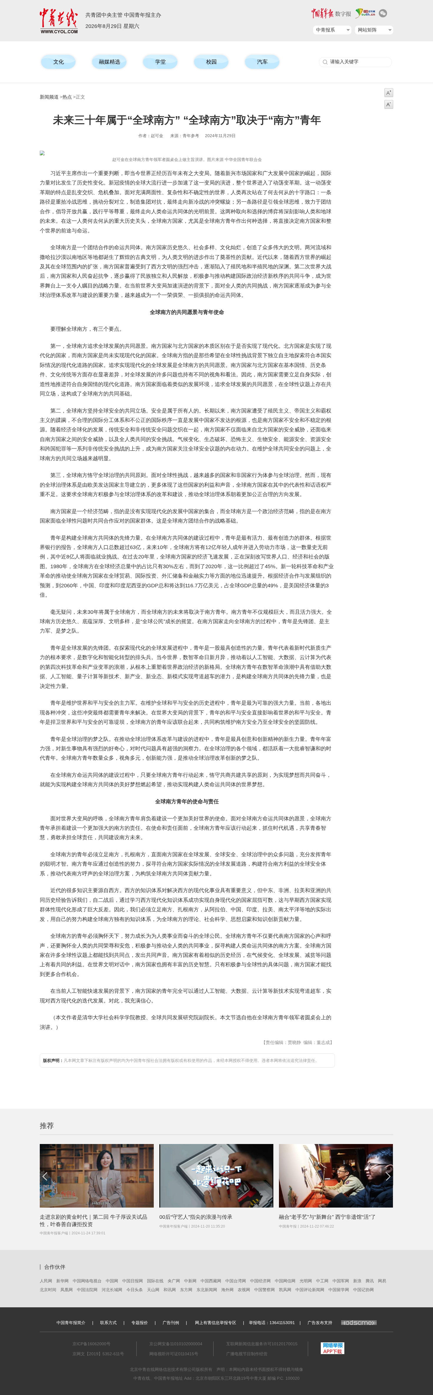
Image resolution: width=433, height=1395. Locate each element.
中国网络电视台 (87, 1280)
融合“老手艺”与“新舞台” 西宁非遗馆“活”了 (327, 1217)
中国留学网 (338, 1289)
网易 (382, 1280)
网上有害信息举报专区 (215, 1322)
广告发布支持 (320, 1322)
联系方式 (108, 1322)
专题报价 (139, 1322)
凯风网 (285, 1289)
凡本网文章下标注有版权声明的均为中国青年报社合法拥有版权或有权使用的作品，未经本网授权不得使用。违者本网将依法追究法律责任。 (181, 1060)
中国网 (112, 1280)
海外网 (227, 1289)
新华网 (62, 1280)
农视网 (244, 1289)
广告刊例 (171, 1322)
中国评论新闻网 (309, 1289)
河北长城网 (112, 1289)
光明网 (306, 1280)
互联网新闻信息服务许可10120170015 (262, 1343)
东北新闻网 (206, 1289)
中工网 (322, 1280)
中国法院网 (87, 1289)
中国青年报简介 (71, 1322)
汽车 (262, 62)
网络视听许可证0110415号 (173, 1353)
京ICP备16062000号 (91, 1343)
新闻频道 (49, 96)
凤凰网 (66, 1289)
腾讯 (370, 1280)
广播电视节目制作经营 (246, 1353)
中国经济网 (260, 1280)
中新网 (190, 1280)
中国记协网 (363, 1289)
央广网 (174, 1280)
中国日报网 (132, 1280)
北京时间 (48, 1289)
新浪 (357, 1280)
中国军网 (341, 1280)
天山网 (153, 1289)
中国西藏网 (211, 1280)
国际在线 (155, 1280)
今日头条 (134, 1289)
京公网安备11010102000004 (175, 1343)
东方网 (186, 1289)
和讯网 (169, 1289)
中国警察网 (264, 1289)
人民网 (46, 1280)
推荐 (47, 1126)
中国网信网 (285, 1280)
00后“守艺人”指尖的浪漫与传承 (195, 1217)
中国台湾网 (235, 1280)
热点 (67, 96)
